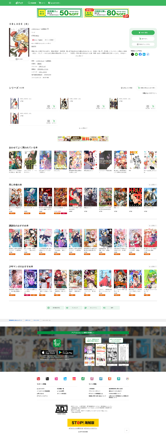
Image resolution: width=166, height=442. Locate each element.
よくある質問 (60, 391)
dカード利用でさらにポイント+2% (41, 43)
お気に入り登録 (127, 88)
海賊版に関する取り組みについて (97, 396)
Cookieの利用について (115, 393)
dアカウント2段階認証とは (96, 393)
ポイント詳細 (49, 40)
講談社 (39, 63)
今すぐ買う (144, 32)
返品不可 (34, 46)
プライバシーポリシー (94, 391)
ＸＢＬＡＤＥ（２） (75, 99)
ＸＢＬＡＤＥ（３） (125, 99)
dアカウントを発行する (76, 428)
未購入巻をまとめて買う (148, 88)
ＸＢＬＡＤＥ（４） (26, 113)
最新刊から (153, 93)
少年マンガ (42, 66)
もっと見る (152, 184)
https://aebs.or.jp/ (76, 412)
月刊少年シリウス (42, 69)
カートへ (144, 39)
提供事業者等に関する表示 (116, 388)
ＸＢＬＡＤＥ (43, 72)
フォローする (48, 29)
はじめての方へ (41, 388)
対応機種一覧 (60, 388)
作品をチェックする (144, 44)
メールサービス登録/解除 (43, 391)
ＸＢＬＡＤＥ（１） (26, 99)
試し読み (20, 59)
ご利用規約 (92, 388)
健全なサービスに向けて (115, 391)
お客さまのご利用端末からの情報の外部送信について (119, 396)
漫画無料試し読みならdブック (15, 320)
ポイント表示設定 (61, 393)
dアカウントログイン (42, 396)
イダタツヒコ (36, 29)
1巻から (145, 93)
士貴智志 (43, 29)
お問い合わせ (40, 393)
